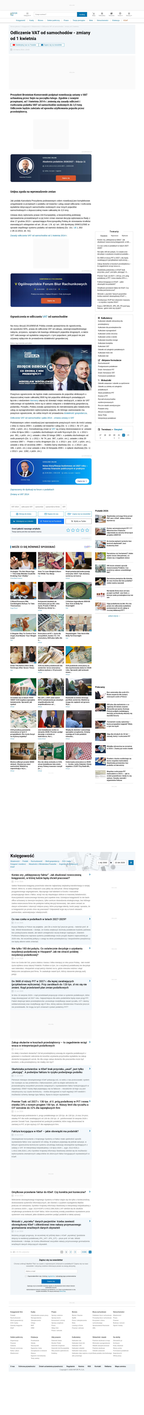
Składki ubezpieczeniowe (101, 1345)
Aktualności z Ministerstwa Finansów (42, 864)
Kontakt (98, 1366)
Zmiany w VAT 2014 (19, 494)
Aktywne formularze (111, 360)
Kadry (31, 20)
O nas (12, 1366)
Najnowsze (114, 235)
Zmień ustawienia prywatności (51, 1366)
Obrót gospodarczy (52, 861)
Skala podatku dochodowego (102, 1353)
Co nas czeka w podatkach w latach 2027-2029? (113, 247)
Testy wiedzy (35, 1358)
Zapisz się (66, 178)
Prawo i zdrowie (56, 1330)
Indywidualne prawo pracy (39, 1315)
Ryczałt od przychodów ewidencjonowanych (106, 400)
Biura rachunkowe (99, 1312)
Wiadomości (36, 26)
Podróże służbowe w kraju (101, 1340)
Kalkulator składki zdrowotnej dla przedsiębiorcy (110, 322)
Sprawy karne (56, 1318)
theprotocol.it (117, 1353)
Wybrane (125, 235)
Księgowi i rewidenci (18, 864)
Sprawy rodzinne (57, 1315)
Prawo (66, 20)
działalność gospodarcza (75, 413)
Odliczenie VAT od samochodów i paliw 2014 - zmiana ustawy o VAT (42, 418)
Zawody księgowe (16, 1325)
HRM (32, 1328)
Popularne (103, 235)
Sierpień (118, 429)
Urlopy (33, 1323)
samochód (39, 507)
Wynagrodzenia (36, 1318)
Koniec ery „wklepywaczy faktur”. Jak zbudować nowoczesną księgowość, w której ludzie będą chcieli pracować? (114, 241)
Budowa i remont (118, 1323)
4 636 (84, 1252)
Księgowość (20, 20)
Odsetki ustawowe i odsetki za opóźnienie (113, 383)
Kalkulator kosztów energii (108, 340)
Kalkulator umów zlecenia (107, 334)
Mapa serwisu (120, 1366)
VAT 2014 (15, 507)
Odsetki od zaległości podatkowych (111, 349)
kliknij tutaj (63, 1291)
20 (114, 435)
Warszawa (64, 289)
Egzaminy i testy (36, 1348)
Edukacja (115, 20)
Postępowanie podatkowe (107, 366)
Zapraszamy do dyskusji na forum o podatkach (32, 489)
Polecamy (100, 686)
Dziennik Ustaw (56, 1340)
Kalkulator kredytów (105, 343)
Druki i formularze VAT (106, 373)
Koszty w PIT (103, 396)
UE (75, 227)
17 (100, 435)
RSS (89, 1366)
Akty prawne (56, 1337)
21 (119, 435)
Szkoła (33, 1343)
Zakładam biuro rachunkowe (102, 1315)
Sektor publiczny (53, 20)
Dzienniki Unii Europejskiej (60, 1348)
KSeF (126, 20)
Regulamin (71, 1366)
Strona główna (15, 26)
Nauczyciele (35, 1345)
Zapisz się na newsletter (81, 514)
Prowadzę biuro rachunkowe (102, 1318)
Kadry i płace (14, 1350)
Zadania (13, 1345)
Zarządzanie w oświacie (39, 1350)
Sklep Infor (55, 1328)
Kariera (81, 1366)
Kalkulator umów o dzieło (107, 337)
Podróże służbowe (99, 1348)
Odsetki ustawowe (99, 1350)
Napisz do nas (53, 514)
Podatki (25, 861)
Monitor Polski (56, 1343)
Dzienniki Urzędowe (58, 1345)
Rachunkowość (104, 363)
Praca (53, 1325)
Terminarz (106, 429)
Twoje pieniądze (79, 20)
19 (110, 435)
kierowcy (34, 400)
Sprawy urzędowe (57, 1323)
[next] (90, 1252)
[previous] (62, 1252)
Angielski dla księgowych (68, 864)
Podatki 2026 (101, 510)
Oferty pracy (117, 1356)
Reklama (108, 1366)
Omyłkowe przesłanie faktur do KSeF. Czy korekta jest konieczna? (113, 289)
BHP (32, 1325)
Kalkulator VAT (103, 346)
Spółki (74, 1318)
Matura (33, 1353)
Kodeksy (54, 1353)
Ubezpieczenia (36, 1320)
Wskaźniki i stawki (99, 1337)
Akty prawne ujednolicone (60, 1350)
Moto (91, 20)
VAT (45, 316)
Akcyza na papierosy (106, 412)
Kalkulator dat (103, 356)
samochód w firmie (53, 507)
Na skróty (116, 1337)
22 (123, 435)
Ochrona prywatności (26, 1366)
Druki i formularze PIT (106, 370)
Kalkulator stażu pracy (79, 1350)
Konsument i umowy (58, 1320)
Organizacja (14, 1340)
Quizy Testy (102, 415)
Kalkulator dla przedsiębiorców (109, 327)
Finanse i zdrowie (78, 1328)
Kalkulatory (106, 317)
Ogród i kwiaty (118, 1325)
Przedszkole (35, 1340)
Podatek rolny (103, 409)
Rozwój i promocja (16, 1348)
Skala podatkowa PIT (106, 393)
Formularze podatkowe (106, 376)
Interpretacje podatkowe (107, 418)
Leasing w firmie (77, 1325)
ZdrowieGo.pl (117, 1340)
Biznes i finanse (77, 1315)
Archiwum (116, 1343)
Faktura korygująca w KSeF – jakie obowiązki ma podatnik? (110, 283)
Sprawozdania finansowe (101, 1325)
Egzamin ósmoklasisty (38, 1356)
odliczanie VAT (27, 507)
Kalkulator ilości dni (105, 353)
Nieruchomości (102, 20)
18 (105, 435)
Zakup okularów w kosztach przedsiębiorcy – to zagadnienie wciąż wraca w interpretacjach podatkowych (114, 265)
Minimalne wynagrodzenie (101, 1343)
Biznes (40, 20)
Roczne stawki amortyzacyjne (109, 405)
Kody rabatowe (118, 1345)
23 (128, 435)
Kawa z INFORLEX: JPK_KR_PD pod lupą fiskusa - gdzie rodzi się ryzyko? (113, 307)
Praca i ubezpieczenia (79, 1320)
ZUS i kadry (66, 861)
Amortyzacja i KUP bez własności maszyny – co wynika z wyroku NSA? (113, 301)
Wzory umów (117, 1348)
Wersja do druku (25, 514)
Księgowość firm (16, 1312)
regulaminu (51, 1276)
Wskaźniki (106, 380)
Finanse (115, 1320)
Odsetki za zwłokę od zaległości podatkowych (110, 388)
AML (94, 1328)
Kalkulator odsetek (78, 1348)
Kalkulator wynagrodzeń (107, 330)
